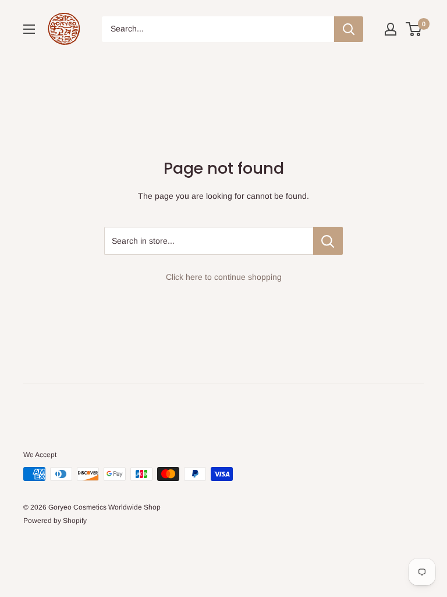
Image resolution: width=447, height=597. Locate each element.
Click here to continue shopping (224, 277)
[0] (414, 29)
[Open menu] (29, 29)
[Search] (348, 29)
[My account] (390, 29)
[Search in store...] (328, 241)
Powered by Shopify (55, 521)
